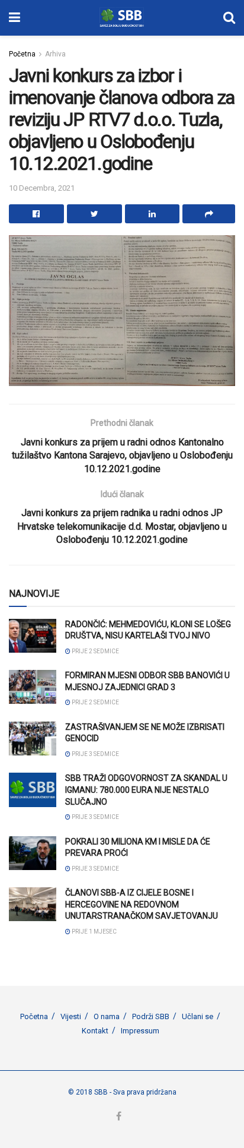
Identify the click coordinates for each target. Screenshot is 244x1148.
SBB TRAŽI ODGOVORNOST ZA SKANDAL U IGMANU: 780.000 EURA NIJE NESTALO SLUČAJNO (146, 789)
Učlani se (197, 1016)
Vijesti (70, 1016)
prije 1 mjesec (93, 931)
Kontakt (95, 1030)
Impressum (140, 1030)
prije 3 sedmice (94, 754)
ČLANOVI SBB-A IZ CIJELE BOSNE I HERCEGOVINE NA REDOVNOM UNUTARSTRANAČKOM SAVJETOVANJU (141, 904)
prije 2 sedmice (94, 651)
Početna (22, 54)
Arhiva (55, 54)
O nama (107, 1016)
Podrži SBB (150, 1016)
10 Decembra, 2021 (42, 188)
